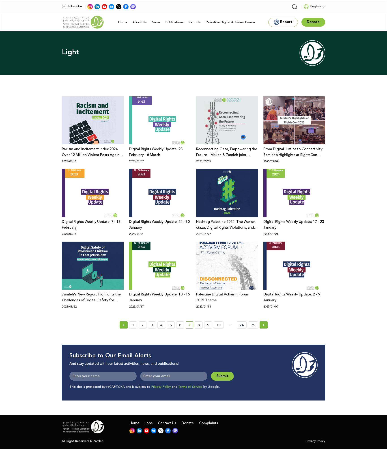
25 (253, 325)
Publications (174, 22)
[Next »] (264, 325)
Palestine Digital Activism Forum (230, 22)
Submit (222, 376)
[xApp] (118, 7)
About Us (139, 22)
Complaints (208, 423)
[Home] (83, 22)
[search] (294, 6)
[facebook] (126, 7)
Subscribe (75, 6)
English (315, 6)
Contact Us (167, 423)
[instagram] (90, 7)
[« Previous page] (124, 325)
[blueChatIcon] (111, 7)
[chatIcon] (133, 7)
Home (122, 22)
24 (242, 325)
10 (219, 325)
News (156, 22)
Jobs (149, 423)
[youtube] (104, 7)
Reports (194, 22)
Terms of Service (190, 386)
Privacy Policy (161, 386)
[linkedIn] (97, 7)
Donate (187, 423)
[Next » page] (264, 325)
